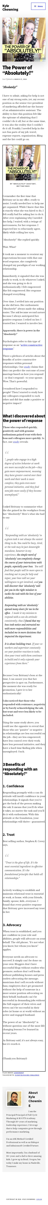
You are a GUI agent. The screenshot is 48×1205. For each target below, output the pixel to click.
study (27, 367)
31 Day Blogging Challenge (27, 1075)
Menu (40, 6)
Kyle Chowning (10, 7)
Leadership (19, 1073)
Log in (39, 1199)
